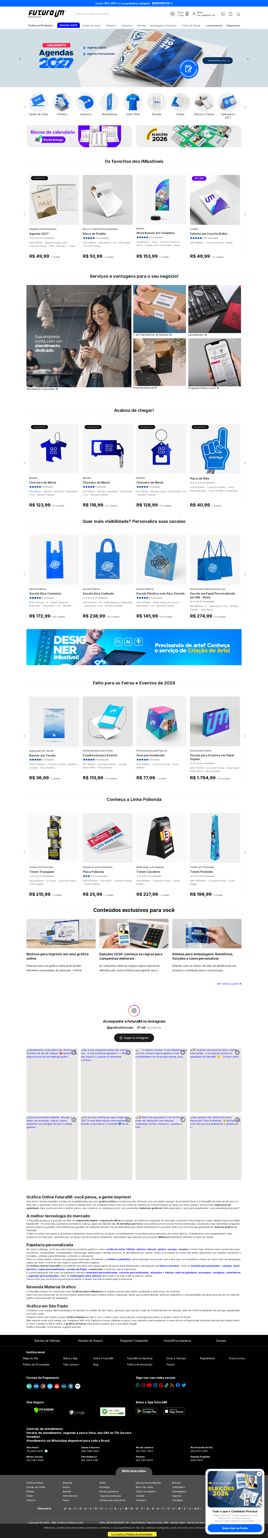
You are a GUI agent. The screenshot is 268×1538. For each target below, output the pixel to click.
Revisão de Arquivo (90, 1340)
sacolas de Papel (76, 1269)
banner (151, 1249)
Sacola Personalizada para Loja (207, 589)
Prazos (171, 1364)
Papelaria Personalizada (42, 229)
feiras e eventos (169, 1265)
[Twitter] (184, 1385)
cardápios (218, 1272)
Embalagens (179, 1491)
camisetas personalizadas (102, 1272)
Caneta (140, 1495)
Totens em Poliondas (41, 867)
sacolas (172, 1249)
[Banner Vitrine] (134, 647)
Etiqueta (67, 1482)
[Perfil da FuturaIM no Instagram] (134, 1011)
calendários (233, 1272)
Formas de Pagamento (42, 1377)
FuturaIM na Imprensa (177, 1340)
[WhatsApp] (223, 14)
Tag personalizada (110, 1495)
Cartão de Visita (35, 1487)
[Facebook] (178, 1385)
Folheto (194, 229)
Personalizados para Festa (98, 750)
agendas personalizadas (44, 1275)
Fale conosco (71, 1364)
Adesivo (31, 1500)
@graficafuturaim (120, 1027)
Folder (29, 1495)
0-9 (196, 1508)
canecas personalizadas (134, 1272)
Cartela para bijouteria (112, 1500)
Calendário (178, 1487)
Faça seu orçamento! (178, 3)
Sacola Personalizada (148, 1482)
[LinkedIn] (155, 1385)
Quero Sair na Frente (235, 1528)
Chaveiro (141, 1500)
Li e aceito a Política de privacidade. (132, 1534)
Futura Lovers (237, 1358)
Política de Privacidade (36, 1364)
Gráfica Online (34, 1482)
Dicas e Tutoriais (176, 1358)
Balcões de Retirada (47, 1340)
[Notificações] (230, 14)
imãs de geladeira (186, 1272)
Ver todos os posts (228, 983)
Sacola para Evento (200, 750)
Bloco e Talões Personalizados (100, 229)
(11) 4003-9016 (34, 1451)
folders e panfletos (119, 1259)
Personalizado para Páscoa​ (151, 750)
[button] (20, 58)
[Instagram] (143, 1385)
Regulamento (207, 1358)
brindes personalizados (205, 1265)
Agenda (176, 1495)
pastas (162, 1249)
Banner (140, 228)
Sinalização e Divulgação (150, 867)
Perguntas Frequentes (134, 1340)
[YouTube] (149, 1385)
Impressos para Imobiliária (97, 867)
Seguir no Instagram (136, 1038)
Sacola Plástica (37, 589)
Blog (95, 1364)
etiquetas (156, 1272)
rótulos (169, 1272)
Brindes (33, 478)
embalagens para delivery (86, 1275)
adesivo (141, 1249)
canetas (227, 1265)
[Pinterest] (161, 1385)
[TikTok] (166, 1385)
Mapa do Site (30, 1358)
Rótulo (66, 1487)
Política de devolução (139, 1364)
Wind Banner (70, 1495)
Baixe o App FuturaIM (151, 1402)
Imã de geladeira (109, 1491)
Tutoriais (220, 1340)
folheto (130, 1249)
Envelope (104, 1487)
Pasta (102, 1482)
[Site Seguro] (77, 1411)
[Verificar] (43, 1410)
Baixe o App (70, 1358)
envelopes (204, 1272)
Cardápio (177, 1500)
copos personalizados (51, 1269)
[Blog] (172, 1385)
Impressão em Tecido (41, 750)
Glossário (44, 1508)
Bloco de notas (144, 1487)
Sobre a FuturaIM (103, 1358)
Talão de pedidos (146, 1491)
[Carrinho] (238, 14)
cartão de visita (115, 1249)
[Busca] (173, 14)
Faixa (66, 1500)
